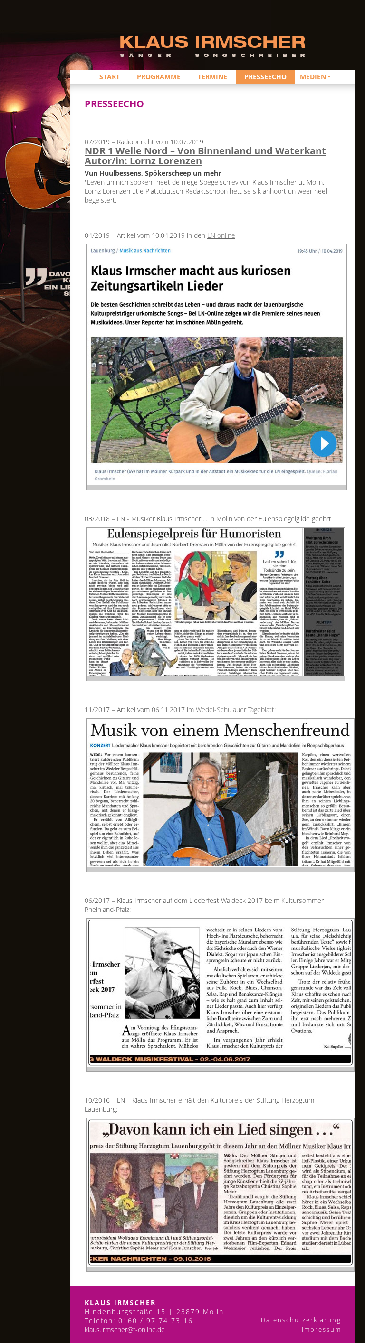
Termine (212, 76)
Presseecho (265, 76)
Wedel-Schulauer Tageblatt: (236, 709)
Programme (159, 76)
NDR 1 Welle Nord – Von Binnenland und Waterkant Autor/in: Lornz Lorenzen (205, 155)
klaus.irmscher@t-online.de (125, 1329)
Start (109, 76)
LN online (221, 235)
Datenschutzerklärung (301, 1319)
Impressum (316, 1329)
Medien (313, 76)
